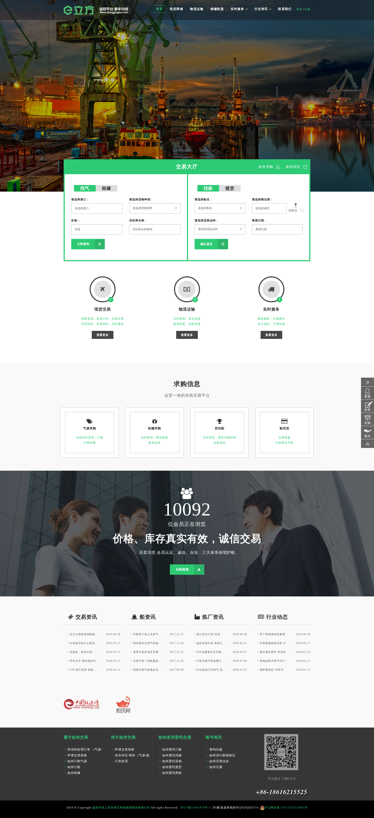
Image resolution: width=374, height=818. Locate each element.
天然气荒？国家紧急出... (147, 660)
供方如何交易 (123, 737)
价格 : (75, 220)
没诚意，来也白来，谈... (84, 652)
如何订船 (72, 767)
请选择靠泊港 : (262, 199)
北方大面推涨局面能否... (84, 634)
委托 (367, 436)
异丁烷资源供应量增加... (274, 634)
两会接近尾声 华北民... (274, 652)
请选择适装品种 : (206, 220)
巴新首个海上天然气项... (147, 634)
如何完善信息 (217, 761)
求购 (367, 423)
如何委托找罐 (170, 755)
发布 (367, 409)
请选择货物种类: (140, 199)
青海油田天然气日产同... (274, 660)
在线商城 (182, 569)
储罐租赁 (217, 9)
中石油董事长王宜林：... (211, 652)
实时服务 (238, 9)
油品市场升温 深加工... (210, 643)
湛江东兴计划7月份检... (211, 634)
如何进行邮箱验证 (220, 755)
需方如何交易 (76, 737)
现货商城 (176, 9)
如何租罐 (72, 773)
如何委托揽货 (170, 767)
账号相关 (214, 737)
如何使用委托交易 (174, 737)
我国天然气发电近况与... (147, 669)
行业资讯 (262, 9)
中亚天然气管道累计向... (211, 660)
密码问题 (214, 749)
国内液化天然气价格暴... (147, 643)
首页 (159, 9)
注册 (307, 9)
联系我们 (285, 9)
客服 (367, 396)
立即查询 (83, 244)
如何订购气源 (75, 761)
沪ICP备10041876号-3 (195, 807)
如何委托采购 (170, 761)
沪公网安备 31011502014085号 (286, 807)
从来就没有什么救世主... (84, 643)
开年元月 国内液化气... (84, 660)
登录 (299, 9)
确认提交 (206, 244)
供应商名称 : (137, 220)
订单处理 (119, 761)
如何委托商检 (170, 773)
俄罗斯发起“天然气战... (274, 669)
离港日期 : (259, 220)
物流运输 (196, 9)
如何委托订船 (170, 749)
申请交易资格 (75, 755)
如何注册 (214, 767)
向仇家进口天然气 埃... (210, 669)
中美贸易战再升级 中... (274, 643)
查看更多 (103, 335)
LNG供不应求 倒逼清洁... (84, 669)
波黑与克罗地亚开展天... (147, 652)
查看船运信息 (180, 108)
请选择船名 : (203, 199)
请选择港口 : (79, 199)
